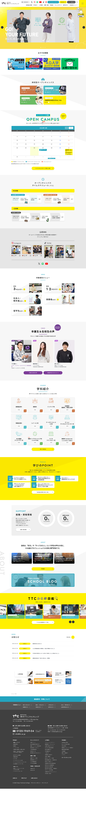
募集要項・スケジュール (50, 744)
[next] (72, 128)
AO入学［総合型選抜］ (49, 747)
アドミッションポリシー (50, 742)
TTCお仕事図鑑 (33, 763)
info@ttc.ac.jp (20, 734)
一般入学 (47, 752)
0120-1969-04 (25, 731)
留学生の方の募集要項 (49, 765)
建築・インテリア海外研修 (35, 746)
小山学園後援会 (33, 761)
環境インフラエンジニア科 (18, 769)
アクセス (63, 754)
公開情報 (63, 751)
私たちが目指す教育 (66, 744)
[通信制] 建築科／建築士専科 (19, 749)
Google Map (35, 719)
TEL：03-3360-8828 (52, 730)
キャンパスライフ (58, 5)
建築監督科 (15, 744)
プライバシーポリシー (36, 782)
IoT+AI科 (15, 758)
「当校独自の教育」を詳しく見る (43, 492)
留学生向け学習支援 (49, 766)
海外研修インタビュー (34, 747)
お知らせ (15, 778)
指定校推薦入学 (48, 749)
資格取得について (33, 759)
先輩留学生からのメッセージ (53, 372)
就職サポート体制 (33, 758)
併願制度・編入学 (48, 754)
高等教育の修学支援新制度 (50, 763)
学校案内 (51, 5)
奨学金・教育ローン (49, 761)
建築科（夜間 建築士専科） (18, 752)
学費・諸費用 (47, 756)
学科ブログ (24, 778)
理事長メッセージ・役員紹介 (67, 747)
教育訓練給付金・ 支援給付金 (51, 759)
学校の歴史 (64, 746)
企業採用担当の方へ (65, 707)
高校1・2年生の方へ (40, 705)
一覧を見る (68, 637)
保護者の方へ (26, 707)
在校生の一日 (33, 751)
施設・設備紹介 (65, 752)
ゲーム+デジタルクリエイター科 (19, 762)
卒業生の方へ (38, 707)
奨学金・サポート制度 (49, 758)
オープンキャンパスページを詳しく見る (43, 168)
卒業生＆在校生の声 (33, 372)
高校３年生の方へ (26, 705)
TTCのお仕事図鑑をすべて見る (42, 622)
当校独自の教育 (29, 5)
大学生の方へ (51, 705)
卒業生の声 (32, 768)
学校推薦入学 (47, 751)
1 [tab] (40, 47)
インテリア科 (16, 747)
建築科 (14, 746)
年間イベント (33, 742)
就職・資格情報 (23, 529)
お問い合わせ (34, 778)
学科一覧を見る (43, 449)
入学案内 (41, 5)
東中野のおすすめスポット (35, 752)
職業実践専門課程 (65, 749)
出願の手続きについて (49, 746)
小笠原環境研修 (33, 749)
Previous (2, 27)
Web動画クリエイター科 (18, 763)
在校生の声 (32, 770)
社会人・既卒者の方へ (66, 705)
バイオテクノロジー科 (17, 771)
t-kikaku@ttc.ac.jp (56, 731)
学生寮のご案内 (48, 773)
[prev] (70, 128)
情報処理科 (15, 756)
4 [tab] (45, 47)
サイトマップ (45, 782)
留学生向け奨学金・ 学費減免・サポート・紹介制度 (51, 769)
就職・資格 (46, 5)
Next (84, 27)
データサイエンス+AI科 (18, 760)
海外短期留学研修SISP (34, 744)
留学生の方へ (65, 5)
